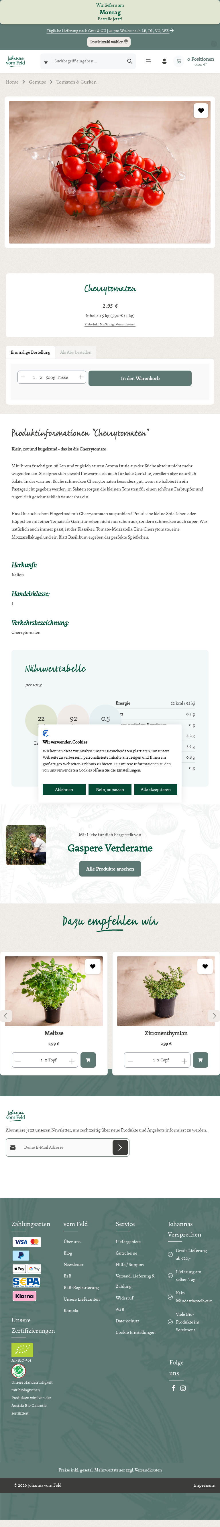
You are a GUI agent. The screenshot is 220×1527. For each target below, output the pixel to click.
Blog (68, 1253)
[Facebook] (174, 1390)
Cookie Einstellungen (136, 1332)
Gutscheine (126, 1253)
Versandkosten (148, 1470)
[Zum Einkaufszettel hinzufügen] (201, 110)
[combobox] (87, 61)
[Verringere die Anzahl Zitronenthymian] (130, 1060)
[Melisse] (54, 991)
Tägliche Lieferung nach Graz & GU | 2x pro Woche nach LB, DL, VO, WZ (108, 30)
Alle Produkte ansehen (110, 868)
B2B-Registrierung (81, 1287)
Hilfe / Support (130, 1264)
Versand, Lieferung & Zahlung (135, 1281)
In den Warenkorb (140, 378)
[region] (110, 179)
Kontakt (71, 1311)
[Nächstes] (214, 1016)
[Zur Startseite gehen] (15, 61)
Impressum (204, 1485)
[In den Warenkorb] (88, 1060)
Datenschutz (127, 1321)
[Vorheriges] (6, 1016)
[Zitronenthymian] (166, 991)
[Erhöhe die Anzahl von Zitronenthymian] (184, 1060)
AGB (120, 1309)
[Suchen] (130, 61)
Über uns (72, 1242)
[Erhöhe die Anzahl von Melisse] (72, 1060)
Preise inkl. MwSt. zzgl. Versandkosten (110, 324)
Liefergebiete (128, 1242)
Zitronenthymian (166, 1033)
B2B (67, 1276)
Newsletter (73, 1264)
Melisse (53, 1033)
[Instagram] (183, 1390)
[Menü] (148, 61)
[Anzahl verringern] (22, 377)
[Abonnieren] (120, 1147)
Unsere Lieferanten (82, 1299)
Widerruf (124, 1298)
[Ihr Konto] (164, 61)
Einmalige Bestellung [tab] (30, 352)
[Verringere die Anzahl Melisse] (18, 1060)
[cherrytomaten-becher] (110, 172)
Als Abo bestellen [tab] (75, 352)
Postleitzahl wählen (107, 41)
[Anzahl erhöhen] (81, 377)
